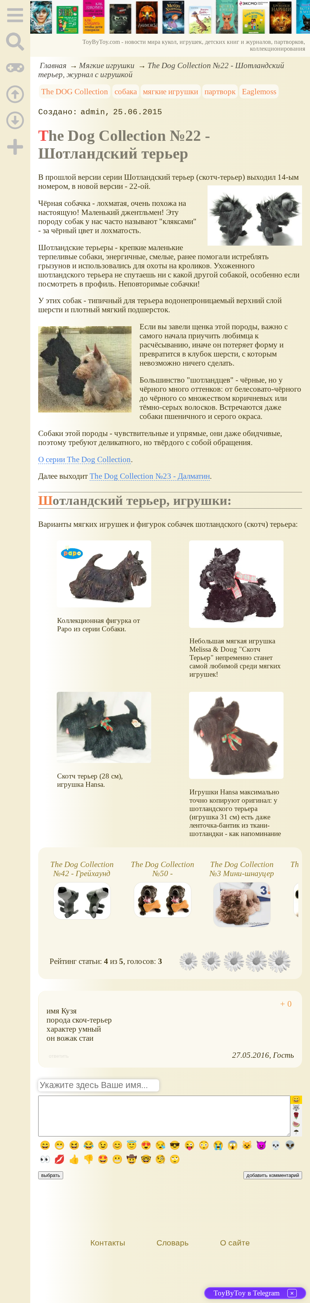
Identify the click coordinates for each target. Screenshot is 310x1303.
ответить (59, 1056)
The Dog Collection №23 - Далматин (150, 476)
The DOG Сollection (74, 91)
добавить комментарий (272, 1175)
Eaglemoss (259, 91)
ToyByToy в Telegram (247, 1293)
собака (126, 91)
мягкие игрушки (170, 91)
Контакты (107, 1242)
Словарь (173, 1242)
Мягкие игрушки (107, 65)
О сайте (235, 1242)
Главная (53, 65)
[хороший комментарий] (286, 1004)
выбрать (50, 1175)
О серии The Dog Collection (84, 459)
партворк (220, 91)
